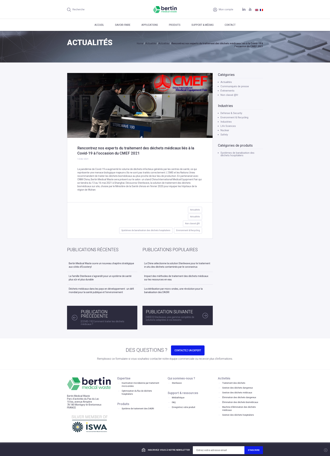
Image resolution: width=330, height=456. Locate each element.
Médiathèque (178, 397)
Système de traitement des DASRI (138, 408)
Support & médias (202, 25)
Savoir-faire (122, 25)
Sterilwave (177, 383)
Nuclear (225, 130)
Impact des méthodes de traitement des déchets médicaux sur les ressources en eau (176, 278)
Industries (226, 121)
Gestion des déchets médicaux (237, 392)
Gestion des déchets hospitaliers (238, 415)
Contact (230, 25)
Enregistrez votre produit (183, 407)
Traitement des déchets (233, 383)
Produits (174, 25)
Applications (149, 25)
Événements (227, 90)
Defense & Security (231, 113)
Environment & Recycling (188, 230)
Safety (224, 134)
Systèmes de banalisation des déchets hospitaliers (145, 230)
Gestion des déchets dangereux (237, 388)
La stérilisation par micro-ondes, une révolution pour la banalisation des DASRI (173, 290)
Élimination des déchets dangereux (239, 397)
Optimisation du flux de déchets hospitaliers (137, 392)
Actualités (195, 210)
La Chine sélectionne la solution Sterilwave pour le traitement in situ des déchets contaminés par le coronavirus (177, 265)
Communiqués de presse (235, 86)
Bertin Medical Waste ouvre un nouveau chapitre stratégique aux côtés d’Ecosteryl (101, 265)
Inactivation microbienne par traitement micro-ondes (140, 384)
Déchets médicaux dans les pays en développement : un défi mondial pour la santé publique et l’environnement (101, 290)
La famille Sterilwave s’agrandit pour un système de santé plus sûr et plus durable (100, 278)
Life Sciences (228, 126)
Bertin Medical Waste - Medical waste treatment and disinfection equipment (165, 9)
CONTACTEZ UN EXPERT (187, 350)
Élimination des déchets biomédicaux (240, 402)
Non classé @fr (192, 223)
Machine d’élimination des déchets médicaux (239, 408)
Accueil (99, 25)
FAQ (174, 402)
